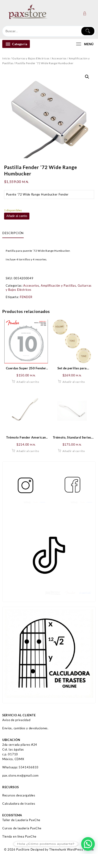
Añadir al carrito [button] (27, 381)
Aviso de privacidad (16, 720)
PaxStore (23, 849)
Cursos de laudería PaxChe (21, 828)
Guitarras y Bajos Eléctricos (30, 58)
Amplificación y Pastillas (58, 285)
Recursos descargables (18, 795)
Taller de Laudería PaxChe (21, 820)
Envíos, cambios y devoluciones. (25, 728)
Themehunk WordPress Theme (71, 849)
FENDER (26, 297)
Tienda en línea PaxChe (19, 836)
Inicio (6, 58)
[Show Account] (86, 13)
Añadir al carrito (16, 216)
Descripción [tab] (13, 233)
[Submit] (88, 31)
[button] (87, 77)
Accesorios (59, 58)
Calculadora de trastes (18, 803)
